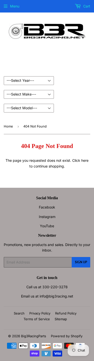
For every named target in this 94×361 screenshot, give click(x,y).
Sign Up (81, 262)
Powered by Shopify (66, 336)
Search (19, 313)
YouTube (47, 226)
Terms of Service (37, 319)
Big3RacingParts (33, 336)
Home (8, 126)
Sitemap (61, 319)
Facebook (47, 207)
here (84, 160)
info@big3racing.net (56, 296)
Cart (86, 6)
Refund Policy (65, 313)
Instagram (47, 216)
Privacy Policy (39, 313)
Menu (14, 6)
